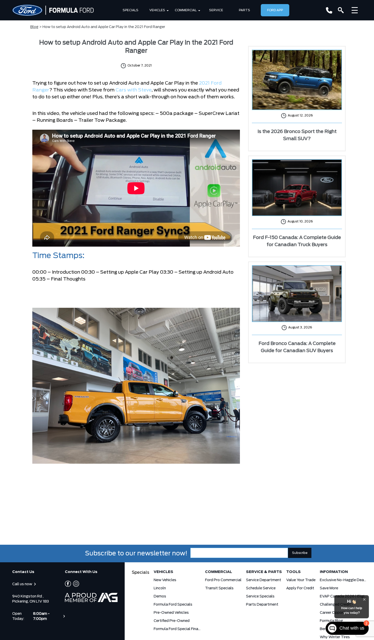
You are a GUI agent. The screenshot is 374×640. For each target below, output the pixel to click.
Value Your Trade (300, 580)
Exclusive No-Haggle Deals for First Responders (343, 580)
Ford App (275, 10)
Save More (329, 588)
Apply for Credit (300, 588)
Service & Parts (264, 572)
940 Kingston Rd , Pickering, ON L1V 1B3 (30, 599)
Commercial (186, 10)
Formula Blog (331, 621)
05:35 (39, 279)
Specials (130, 10)
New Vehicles (165, 580)
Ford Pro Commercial (223, 580)
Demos (160, 596)
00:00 (39, 272)
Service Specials (260, 596)
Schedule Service (261, 588)
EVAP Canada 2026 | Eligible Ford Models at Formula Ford (343, 596)
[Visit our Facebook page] (68, 584)
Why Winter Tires (335, 637)
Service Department (263, 580)
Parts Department (262, 604)
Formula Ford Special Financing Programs (177, 629)
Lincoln (160, 588)
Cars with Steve (134, 90)
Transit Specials (219, 588)
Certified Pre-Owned (172, 621)
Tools (293, 572)
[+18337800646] (329, 10)
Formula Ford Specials (173, 604)
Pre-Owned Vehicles (171, 613)
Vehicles (157, 10)
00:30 (88, 272)
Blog (34, 27)
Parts (244, 10)
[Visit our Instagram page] (75, 584)
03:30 (166, 272)
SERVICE (216, 10)
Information (334, 572)
